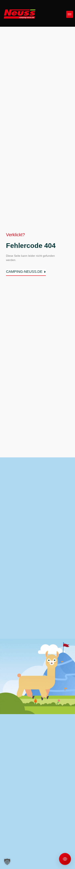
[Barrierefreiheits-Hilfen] (65, 859)
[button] (69, 14)
